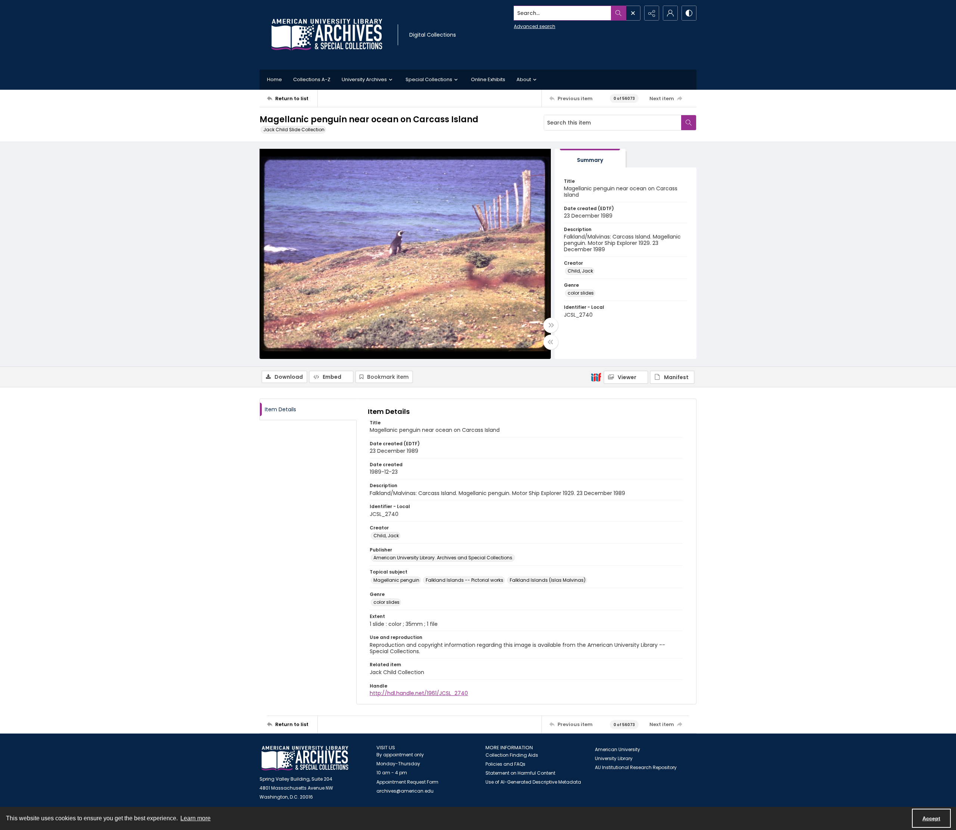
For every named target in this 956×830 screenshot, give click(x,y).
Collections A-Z (311, 79)
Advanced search (534, 26)
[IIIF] (596, 377)
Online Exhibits (488, 79)
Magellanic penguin (396, 580)
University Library (614, 758)
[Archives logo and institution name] (327, 34)
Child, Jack (580, 271)
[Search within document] (688, 122)
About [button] (523, 79)
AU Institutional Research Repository (636, 767)
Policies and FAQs (505, 764)
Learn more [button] (195, 818)
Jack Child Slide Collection (294, 129)
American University (617, 749)
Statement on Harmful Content (520, 773)
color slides (581, 293)
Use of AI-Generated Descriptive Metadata (533, 782)
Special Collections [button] (429, 79)
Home (274, 79)
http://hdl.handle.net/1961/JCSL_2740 (419, 693)
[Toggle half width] (550, 342)
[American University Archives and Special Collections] (305, 758)
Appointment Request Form (407, 782)
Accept (931, 818)
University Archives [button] (364, 79)
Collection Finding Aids (511, 755)
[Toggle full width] (550, 325)
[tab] (590, 158)
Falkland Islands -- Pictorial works (464, 580)
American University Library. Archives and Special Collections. (443, 557)
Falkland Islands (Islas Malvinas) (548, 580)
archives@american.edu (405, 791)
